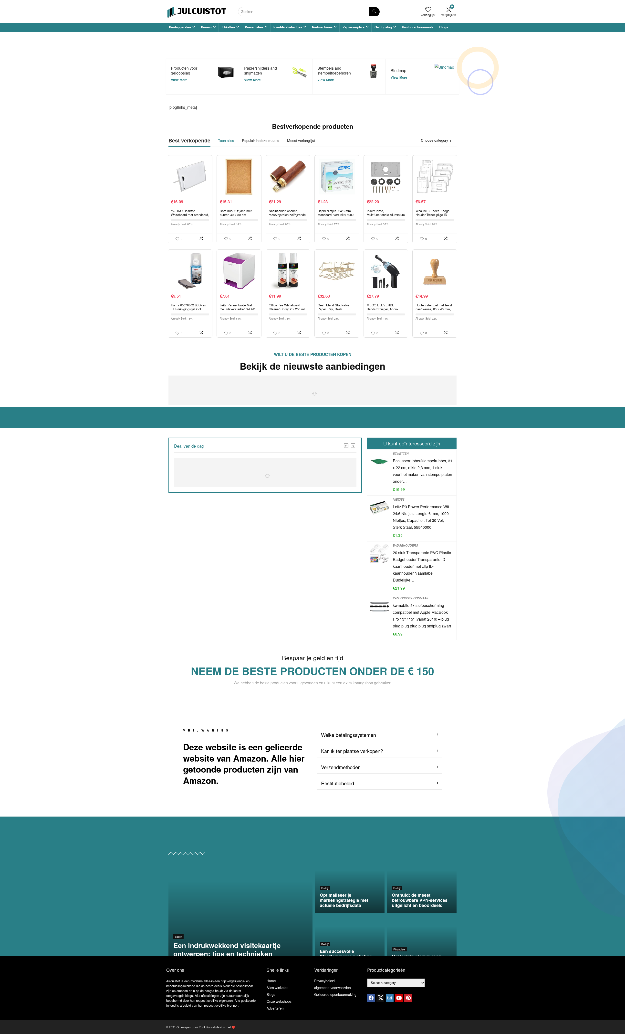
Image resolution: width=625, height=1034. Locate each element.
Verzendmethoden (341, 767)
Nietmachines (322, 27)
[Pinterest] (408, 998)
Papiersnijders (354, 27)
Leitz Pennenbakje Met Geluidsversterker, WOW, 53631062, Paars (237, 309)
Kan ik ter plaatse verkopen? (352, 750)
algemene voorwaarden (332, 987)
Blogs (443, 27)
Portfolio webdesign (212, 1027)
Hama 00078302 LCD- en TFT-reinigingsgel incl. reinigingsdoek (188, 309)
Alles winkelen (277, 987)
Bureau (206, 27)
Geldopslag (383, 27)
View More (179, 79)
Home (271, 980)
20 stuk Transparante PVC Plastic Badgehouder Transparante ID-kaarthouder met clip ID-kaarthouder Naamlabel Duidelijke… (422, 566)
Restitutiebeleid (337, 783)
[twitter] (380, 998)
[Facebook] (371, 998)
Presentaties (254, 27)
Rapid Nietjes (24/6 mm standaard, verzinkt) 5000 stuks (336, 214)
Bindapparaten (180, 27)
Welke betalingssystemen (348, 734)
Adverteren (275, 1008)
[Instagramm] (390, 998)
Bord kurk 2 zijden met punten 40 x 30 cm (236, 212)
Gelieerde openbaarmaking (335, 994)
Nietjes (399, 499)
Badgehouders (405, 545)
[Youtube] (399, 998)
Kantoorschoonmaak (417, 27)
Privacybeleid (324, 980)
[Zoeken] (374, 11)
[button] (379, 735)
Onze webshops (279, 1001)
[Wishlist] (428, 9)
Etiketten (228, 27)
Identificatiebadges (287, 27)
